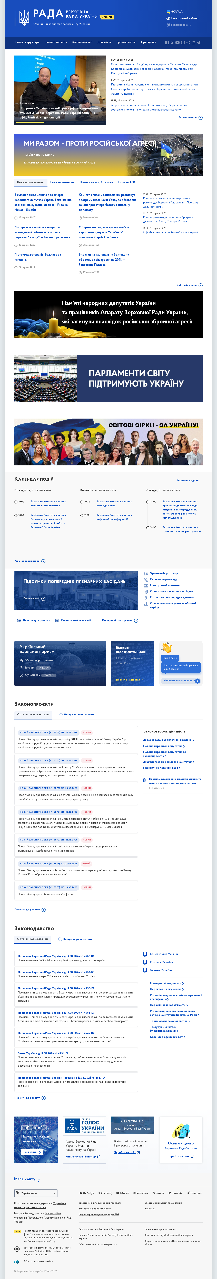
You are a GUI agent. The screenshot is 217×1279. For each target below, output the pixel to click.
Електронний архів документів (160, 1229)
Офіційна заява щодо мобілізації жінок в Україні (170, 232)
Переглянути (31, 598)
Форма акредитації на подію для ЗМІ (99, 1215)
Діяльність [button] (104, 42)
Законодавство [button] (82, 42)
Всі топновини (188, 117)
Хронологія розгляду (164, 573)
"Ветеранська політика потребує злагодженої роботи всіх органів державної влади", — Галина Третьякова (42, 232)
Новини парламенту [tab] (31, 182)
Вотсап (159, 1193)
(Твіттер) (106, 1193)
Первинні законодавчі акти (168, 1005)
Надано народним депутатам (163, 746)
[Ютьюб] (177, 43)
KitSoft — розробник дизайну (38, 1261)
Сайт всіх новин (187, 285)
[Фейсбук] (167, 43)
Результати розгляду (163, 579)
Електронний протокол (165, 585)
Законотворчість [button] (56, 42)
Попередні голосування (117, 620)
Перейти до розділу (27, 909)
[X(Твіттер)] (172, 43)
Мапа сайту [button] (25, 1179)
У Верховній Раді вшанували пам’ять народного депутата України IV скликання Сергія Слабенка (104, 232)
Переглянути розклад (36, 620)
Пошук (79, 714)
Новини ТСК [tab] (126, 182)
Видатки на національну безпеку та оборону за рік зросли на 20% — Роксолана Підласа (104, 260)
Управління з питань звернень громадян (100, 1203)
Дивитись (30, 1152)
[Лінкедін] (193, 43)
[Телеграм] (198, 43)
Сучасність (32, 675)
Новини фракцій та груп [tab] (96, 182)
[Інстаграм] (183, 43)
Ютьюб (124, 1193)
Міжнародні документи (166, 983)
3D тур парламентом (39, 660)
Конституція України (164, 954)
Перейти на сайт (125, 1152)
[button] (22, 90)
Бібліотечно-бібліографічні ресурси (98, 1244)
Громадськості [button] (126, 42)
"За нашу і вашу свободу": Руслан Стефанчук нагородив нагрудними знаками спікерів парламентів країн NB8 (58, 113)
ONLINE (107, 17)
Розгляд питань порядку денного (172, 597)
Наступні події (186, 480)
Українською (179, 25)
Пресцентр (148, 42)
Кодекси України (161, 962)
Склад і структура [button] (27, 42)
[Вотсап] (188, 43)
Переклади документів (166, 989)
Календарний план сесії (76, 620)
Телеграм (196, 1193)
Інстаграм (142, 1193)
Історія (29, 667)
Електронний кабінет (185, 18)
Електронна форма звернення (95, 1209)
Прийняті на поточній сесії (161, 768)
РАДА (48, 14)
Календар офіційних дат (166, 1037)
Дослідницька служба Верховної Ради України (169, 1235)
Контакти (150, 1209)
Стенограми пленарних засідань (171, 591)
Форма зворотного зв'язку (41, 1241)
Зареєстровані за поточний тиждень (167, 740)
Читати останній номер (81, 1156)
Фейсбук (88, 1193)
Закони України (161, 970)
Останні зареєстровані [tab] (33, 714)
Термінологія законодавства (169, 1021)
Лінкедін (177, 1193)
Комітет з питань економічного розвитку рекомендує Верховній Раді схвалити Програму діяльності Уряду (171, 202)
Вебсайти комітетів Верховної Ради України (101, 1229)
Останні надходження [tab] (32, 939)
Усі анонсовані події (27, 561)
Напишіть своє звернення (179, 680)
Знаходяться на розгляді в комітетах (167, 762)
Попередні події (92, 480)
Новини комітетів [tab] (62, 182)
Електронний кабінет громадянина (163, 1203)
